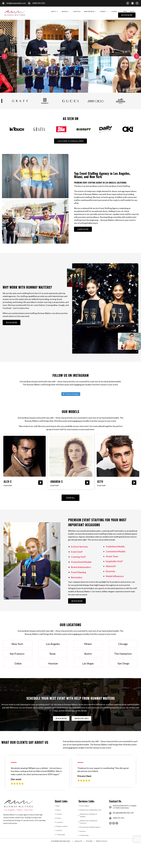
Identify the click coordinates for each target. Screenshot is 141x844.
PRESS (125, 11)
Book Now (126, 15)
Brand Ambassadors (81, 567)
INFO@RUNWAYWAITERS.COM (123, 813)
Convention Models (115, 551)
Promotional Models (81, 561)
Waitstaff (111, 566)
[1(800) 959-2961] (110, 818)
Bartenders (76, 577)
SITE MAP (89, 841)
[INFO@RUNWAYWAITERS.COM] (110, 813)
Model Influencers (115, 576)
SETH (100, 481)
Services (64, 11)
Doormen (110, 571)
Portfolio (77, 11)
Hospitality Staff (114, 561)
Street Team (112, 556)
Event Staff (77, 551)
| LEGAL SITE (76, 841)
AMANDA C (56, 481)
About (53, 11)
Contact (114, 11)
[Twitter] (113, 823)
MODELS (102, 11)
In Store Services (79, 546)
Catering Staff (78, 556)
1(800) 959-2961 (118, 818)
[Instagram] (116, 823)
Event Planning (78, 572)
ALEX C (8, 481)
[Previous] (4, 56)
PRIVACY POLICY (101, 841)
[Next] (136, 56)
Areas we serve (89, 11)
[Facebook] (110, 823)
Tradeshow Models (115, 546)
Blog (132, 11)
